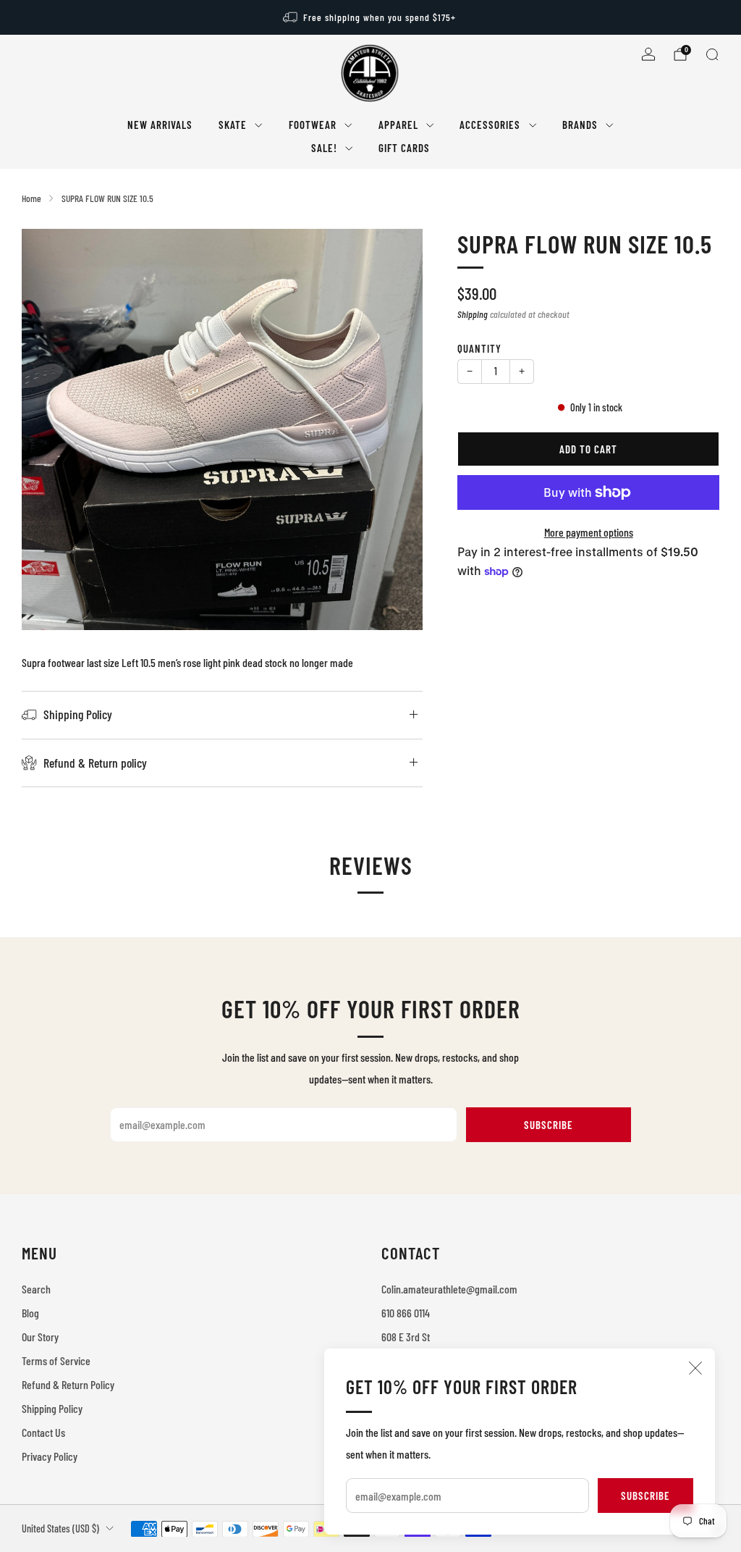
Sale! (324, 147)
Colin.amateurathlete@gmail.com (449, 1289)
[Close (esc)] (695, 1368)
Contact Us (43, 1432)
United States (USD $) (60, 1528)
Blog (30, 1313)
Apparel (398, 124)
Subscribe (645, 1495)
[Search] (712, 54)
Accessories (490, 124)
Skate (233, 124)
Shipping (472, 314)
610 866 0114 (405, 1313)
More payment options (588, 532)
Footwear (312, 124)
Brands (580, 124)
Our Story (40, 1336)
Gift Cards (404, 147)
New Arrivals (159, 124)
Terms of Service (56, 1360)
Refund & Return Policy (68, 1384)
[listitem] (370, 17)
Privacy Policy (49, 1456)
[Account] (648, 54)
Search (36, 1289)
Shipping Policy (52, 1408)
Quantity (479, 348)
